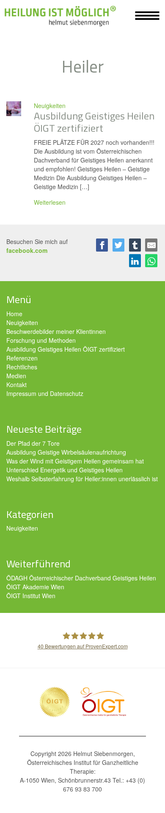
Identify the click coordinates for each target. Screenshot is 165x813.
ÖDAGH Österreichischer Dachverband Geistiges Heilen (81, 578)
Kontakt (16, 384)
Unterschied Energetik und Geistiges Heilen (64, 470)
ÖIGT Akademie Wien (35, 587)
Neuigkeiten (50, 105)
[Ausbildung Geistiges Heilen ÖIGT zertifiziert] (13, 107)
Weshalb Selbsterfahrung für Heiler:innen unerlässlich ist (82, 478)
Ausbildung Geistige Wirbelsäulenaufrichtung (66, 452)
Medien (16, 375)
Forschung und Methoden (41, 340)
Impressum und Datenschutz (44, 393)
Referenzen (22, 358)
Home (14, 313)
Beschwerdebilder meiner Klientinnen (56, 331)
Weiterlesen (50, 202)
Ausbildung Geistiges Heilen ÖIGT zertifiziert (65, 349)
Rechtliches (21, 367)
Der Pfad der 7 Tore (33, 443)
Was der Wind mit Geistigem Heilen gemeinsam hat (75, 461)
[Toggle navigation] (147, 15)
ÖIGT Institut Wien (30, 595)
